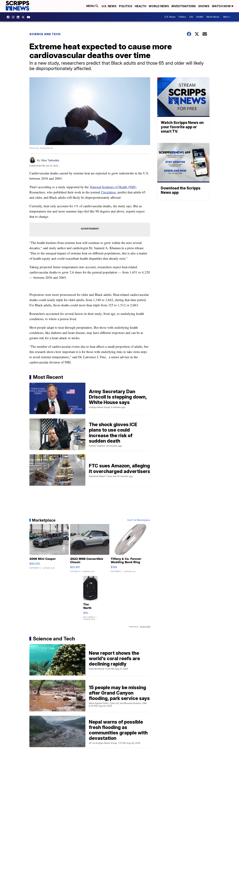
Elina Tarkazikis (50, 160)
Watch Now (221, 6)
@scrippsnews (29, 17)
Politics (125, 6)
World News (159, 6)
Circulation (108, 192)
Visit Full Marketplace (138, 520)
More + (227, 17)
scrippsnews (9, 17)
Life (191, 17)
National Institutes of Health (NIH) (113, 187)
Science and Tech (45, 34)
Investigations (183, 6)
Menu (90, 6)
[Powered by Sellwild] (145, 627)
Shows (203, 6)
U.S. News (109, 6)
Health (140, 6)
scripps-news (19, 17)
